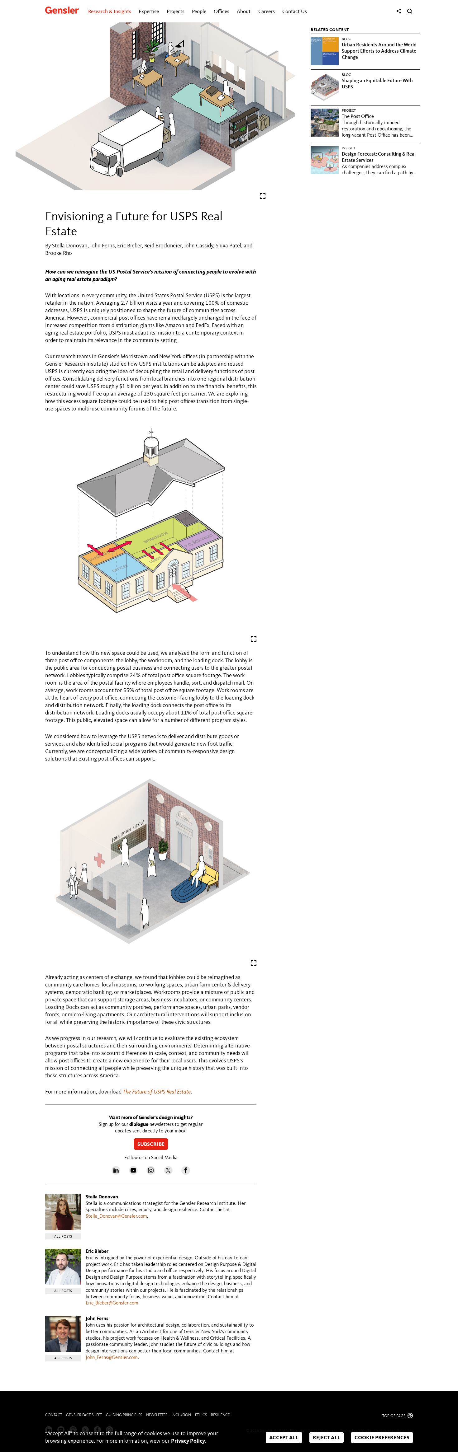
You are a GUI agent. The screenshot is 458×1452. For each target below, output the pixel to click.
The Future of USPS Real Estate (157, 1092)
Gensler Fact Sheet (84, 1415)
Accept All (283, 1437)
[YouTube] (133, 1173)
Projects (175, 11)
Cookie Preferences (382, 1437)
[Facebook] (185, 1173)
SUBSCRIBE (151, 1144)
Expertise (149, 11)
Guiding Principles (124, 1415)
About (243, 11)
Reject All (326, 1437)
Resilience (220, 1415)
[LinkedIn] (116, 1173)
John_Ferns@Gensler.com (112, 1357)
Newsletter (157, 1415)
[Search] (410, 11)
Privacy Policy (188, 1441)
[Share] (398, 11)
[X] (168, 1173)
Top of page (394, 1416)
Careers (266, 11)
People (199, 11)
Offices (221, 11)
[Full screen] (262, 197)
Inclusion (181, 1415)
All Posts (63, 1237)
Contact (53, 1415)
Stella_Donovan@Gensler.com (116, 1216)
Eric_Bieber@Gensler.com (112, 1303)
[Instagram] (150, 1173)
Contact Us (294, 11)
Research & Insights (109, 11)
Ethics (201, 1415)
